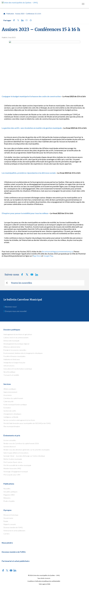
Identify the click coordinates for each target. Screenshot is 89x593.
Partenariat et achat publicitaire (14, 531)
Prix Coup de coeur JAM (11, 475)
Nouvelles (6, 489)
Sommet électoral (9, 447)
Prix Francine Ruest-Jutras (12, 462)
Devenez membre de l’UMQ (13, 527)
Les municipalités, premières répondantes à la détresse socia (28, 173)
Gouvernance (8, 518)
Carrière (6, 534)
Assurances (7, 395)
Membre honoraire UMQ (12, 468)
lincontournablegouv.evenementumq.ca (57, 251)
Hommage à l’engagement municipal (15, 472)
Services (7, 384)
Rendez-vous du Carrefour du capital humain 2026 (21, 443)
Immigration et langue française (14, 363)
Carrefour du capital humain (13, 398)
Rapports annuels (9, 524)
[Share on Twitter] (17, 20)
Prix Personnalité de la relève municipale (17, 465)
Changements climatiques (12, 414)
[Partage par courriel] (26, 20)
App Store (37, 256)
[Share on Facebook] (13, 20)
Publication (10, 14)
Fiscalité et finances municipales (14, 356)
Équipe (5, 521)
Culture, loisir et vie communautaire (16, 338)
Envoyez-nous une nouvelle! (16, 311)
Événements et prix (11, 435)
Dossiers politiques (11, 329)
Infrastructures (8, 366)
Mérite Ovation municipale (12, 459)
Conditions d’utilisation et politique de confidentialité (43, 581)
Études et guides (9, 501)
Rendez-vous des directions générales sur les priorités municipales (26, 450)
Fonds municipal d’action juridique (15, 405)
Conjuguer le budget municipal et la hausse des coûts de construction (31, 96)
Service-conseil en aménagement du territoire (19, 420)
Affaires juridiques (9, 389)
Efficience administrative (11, 347)
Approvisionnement (10, 392)
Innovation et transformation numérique (17, 369)
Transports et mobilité (11, 375)
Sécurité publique (9, 372)
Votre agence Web (44, 584)
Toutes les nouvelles (21, 283)
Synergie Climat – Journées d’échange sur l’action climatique (24, 456)
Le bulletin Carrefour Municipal (22, 299)
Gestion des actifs (9, 411)
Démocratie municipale (11, 341)
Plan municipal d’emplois (11, 426)
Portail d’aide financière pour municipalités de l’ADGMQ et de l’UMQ (27, 423)
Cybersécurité (8, 401)
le (55, 173)
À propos (7, 510)
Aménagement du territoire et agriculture (17, 334)
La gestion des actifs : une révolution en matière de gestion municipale (32, 128)
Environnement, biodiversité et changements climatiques (23, 353)
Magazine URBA (9, 495)
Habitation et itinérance (11, 359)
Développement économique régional (16, 344)
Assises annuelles (9, 440)
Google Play (48, 256)
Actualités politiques (10, 492)
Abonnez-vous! (11, 307)
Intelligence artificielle (10, 417)
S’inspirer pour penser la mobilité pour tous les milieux (25, 213)
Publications (8, 484)
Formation (7, 408)
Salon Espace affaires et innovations (16, 453)
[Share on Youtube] (31, 275)
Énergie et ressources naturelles (14, 350)
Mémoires (7, 498)
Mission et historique (10, 515)
